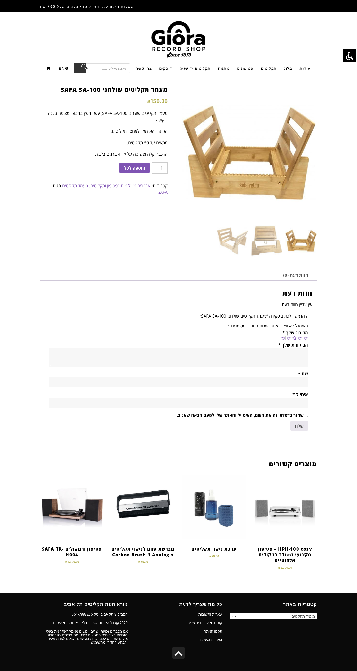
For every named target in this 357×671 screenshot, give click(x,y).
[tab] (296, 275)
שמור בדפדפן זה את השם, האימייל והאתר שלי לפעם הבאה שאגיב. (240, 415)
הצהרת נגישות (211, 640)
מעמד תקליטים (75, 186)
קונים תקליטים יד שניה (204, 623)
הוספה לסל (134, 168)
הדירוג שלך (295, 332)
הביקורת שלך (293, 345)
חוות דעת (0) (295, 275)
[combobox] (273, 616)
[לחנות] (49, 68)
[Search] (80, 68)
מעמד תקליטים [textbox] (275, 616)
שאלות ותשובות (210, 614)
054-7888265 (82, 614)
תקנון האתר (213, 631)
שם (303, 373)
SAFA (163, 192)
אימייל (300, 394)
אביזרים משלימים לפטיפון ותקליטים (120, 186)
